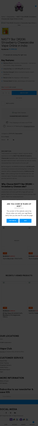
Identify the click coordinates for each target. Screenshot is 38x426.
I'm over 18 (12, 220)
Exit (25, 220)
